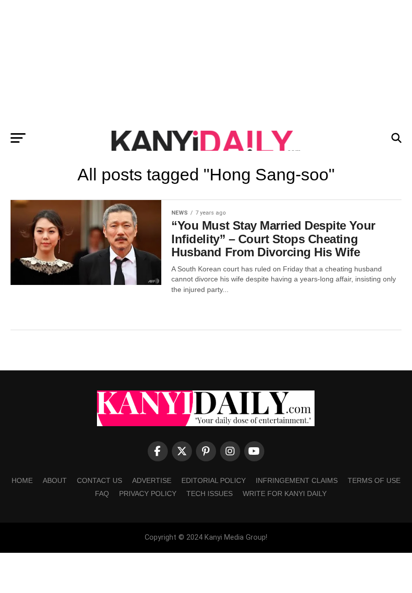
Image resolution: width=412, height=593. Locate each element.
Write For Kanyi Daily (285, 493)
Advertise (151, 480)
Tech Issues (209, 493)
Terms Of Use (374, 480)
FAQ (102, 493)
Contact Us (99, 480)
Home (22, 480)
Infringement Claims (297, 480)
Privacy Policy (147, 493)
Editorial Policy (213, 480)
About (55, 480)
